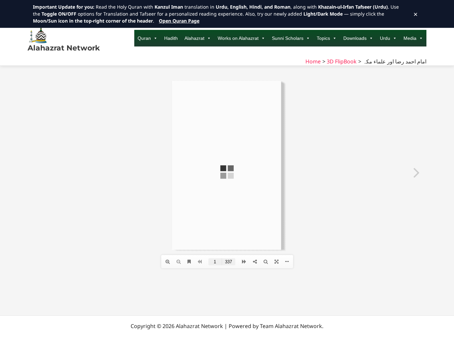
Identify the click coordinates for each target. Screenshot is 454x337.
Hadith (171, 38)
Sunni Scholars (287, 38)
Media (409, 38)
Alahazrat (194, 38)
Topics (323, 38)
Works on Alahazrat (238, 38)
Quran (144, 38)
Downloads (355, 38)
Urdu (385, 38)
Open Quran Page (179, 21)
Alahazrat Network (64, 47)
